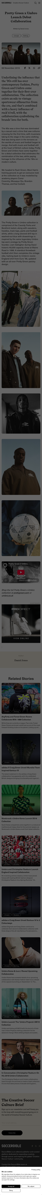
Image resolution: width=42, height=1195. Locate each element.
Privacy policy (35, 1169)
